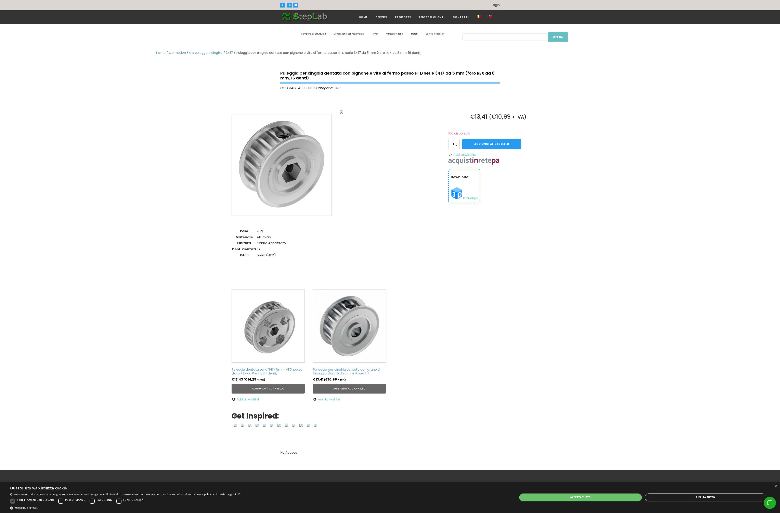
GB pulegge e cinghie (206, 52)
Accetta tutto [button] (580, 497)
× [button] (775, 486)
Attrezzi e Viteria (394, 33)
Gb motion (177, 52)
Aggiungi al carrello (491, 144)
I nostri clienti (432, 17)
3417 (229, 52)
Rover (375, 33)
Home (363, 17)
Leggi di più (233, 494)
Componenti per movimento (349, 33)
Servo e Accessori (435, 33)
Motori (414, 33)
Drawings (470, 198)
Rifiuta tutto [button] (705, 497)
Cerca (558, 37)
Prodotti (403, 17)
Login (496, 5)
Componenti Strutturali (313, 33)
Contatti (461, 17)
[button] (462, 154)
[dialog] (390, 497)
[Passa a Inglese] (490, 16)
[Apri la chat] (770, 503)
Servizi (381, 17)
